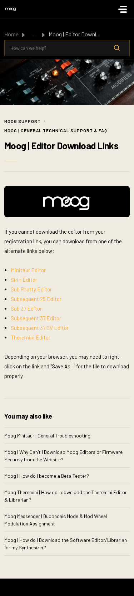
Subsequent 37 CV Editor (40, 328)
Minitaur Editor (28, 270)
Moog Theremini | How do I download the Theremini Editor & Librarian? (65, 496)
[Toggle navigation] (122, 9)
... (33, 34)
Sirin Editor (24, 279)
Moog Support (22, 121)
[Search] (117, 48)
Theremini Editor (30, 337)
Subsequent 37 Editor (36, 318)
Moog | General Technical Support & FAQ (55, 130)
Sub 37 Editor (26, 308)
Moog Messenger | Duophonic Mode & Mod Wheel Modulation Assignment (55, 520)
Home (11, 34)
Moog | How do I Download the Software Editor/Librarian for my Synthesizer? (65, 543)
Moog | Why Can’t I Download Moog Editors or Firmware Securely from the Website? (63, 455)
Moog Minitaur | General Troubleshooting (47, 435)
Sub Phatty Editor (31, 289)
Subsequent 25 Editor (36, 299)
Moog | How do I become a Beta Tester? (46, 476)
